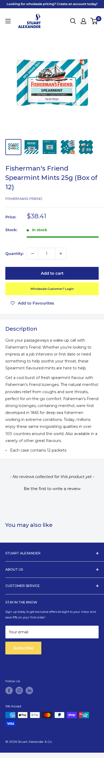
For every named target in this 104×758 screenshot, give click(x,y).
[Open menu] (8, 21)
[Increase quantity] (60, 253)
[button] (52, 487)
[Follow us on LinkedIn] (29, 690)
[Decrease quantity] (32, 253)
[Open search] (73, 21)
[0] (94, 21)
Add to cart (52, 273)
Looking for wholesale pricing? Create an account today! (52, 4)
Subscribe (23, 647)
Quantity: (14, 253)
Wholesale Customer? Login (52, 289)
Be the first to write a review (52, 488)
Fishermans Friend (23, 198)
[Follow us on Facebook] (9, 690)
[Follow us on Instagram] (19, 690)
